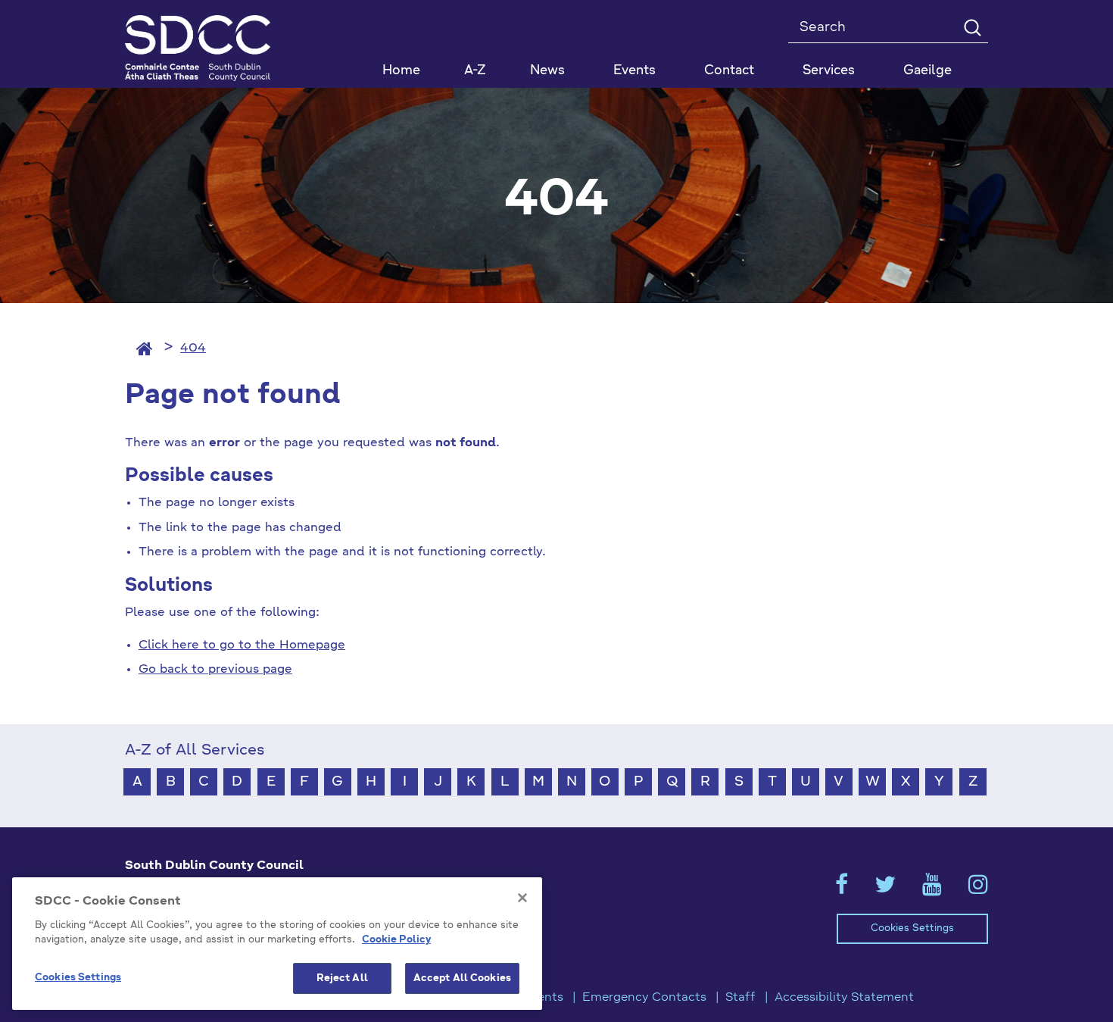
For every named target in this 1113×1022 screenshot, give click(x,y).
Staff (740, 998)
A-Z (475, 70)
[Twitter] (885, 889)
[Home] (144, 348)
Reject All (342, 978)
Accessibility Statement (844, 998)
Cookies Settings (912, 928)
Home (401, 70)
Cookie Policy (396, 940)
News (547, 70)
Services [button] (829, 70)
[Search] (972, 26)
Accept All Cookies (462, 978)
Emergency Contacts (644, 998)
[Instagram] (978, 889)
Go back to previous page (215, 670)
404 (193, 348)
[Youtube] (932, 889)
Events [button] (634, 70)
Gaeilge (927, 70)
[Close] (522, 897)
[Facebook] (841, 889)
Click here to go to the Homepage (242, 645)
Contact (729, 70)
